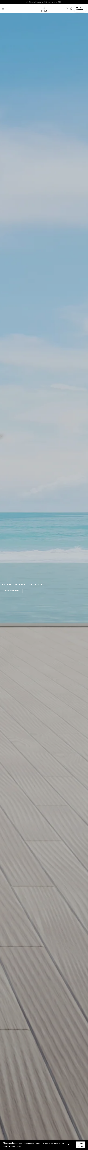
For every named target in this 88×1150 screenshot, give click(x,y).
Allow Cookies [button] (80, 1145)
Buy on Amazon (79, 8)
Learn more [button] (16, 1146)
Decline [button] (71, 1145)
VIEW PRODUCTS (12, 591)
